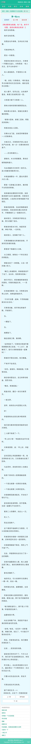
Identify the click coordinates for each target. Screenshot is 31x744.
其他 (7, 11)
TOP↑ (28, 742)
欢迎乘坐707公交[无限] (16, 11)
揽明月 (4, 713)
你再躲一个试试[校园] (8, 716)
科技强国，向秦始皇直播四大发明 (11, 727)
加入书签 (15, 20)
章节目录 (22, 697)
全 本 (21, 6)
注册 (29, 2)
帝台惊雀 (4, 718)
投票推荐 (6, 20)
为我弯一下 (5, 729)
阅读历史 (20, 2)
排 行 (15, 6)
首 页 (3, 6)
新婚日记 (4, 724)
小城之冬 (4, 732)
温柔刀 (4, 735)
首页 (3, 11)
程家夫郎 (4, 710)
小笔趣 (3, 2)
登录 (25, 2)
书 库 (9, 6)
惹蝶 (3, 721)
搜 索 (27, 6)
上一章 (9, 697)
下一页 (15, 701)
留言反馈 (24, 20)
